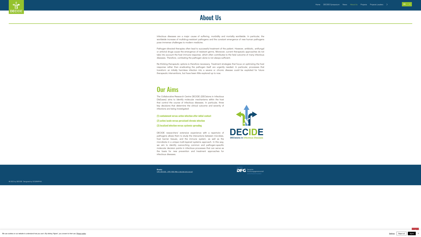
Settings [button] (392, 233)
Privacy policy (81, 233)
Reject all (401, 233)
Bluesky (159, 170)
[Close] (418, 233)
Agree (412, 233)
